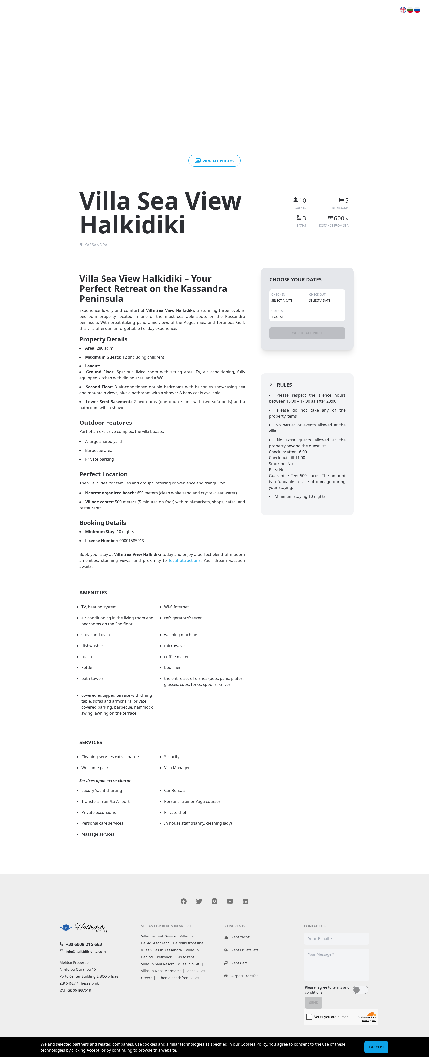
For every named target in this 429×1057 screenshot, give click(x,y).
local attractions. (185, 560)
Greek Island (377, 9)
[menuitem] (403, 10)
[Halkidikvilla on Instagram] (214, 901)
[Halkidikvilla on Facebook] (183, 901)
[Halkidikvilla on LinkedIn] (245, 901)
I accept (376, 1047)
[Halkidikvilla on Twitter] (199, 901)
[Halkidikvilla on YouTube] (230, 901)
